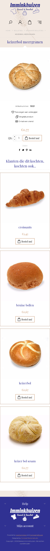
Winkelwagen (29, 22)
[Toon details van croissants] (25, 198)
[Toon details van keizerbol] (25, 354)
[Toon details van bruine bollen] (25, 276)
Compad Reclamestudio (29, 538)
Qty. (10, 138)
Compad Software (36, 535)
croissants (25, 227)
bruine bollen (25, 305)
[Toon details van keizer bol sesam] (25, 432)
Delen (25, 146)
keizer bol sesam (25, 461)
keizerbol (25, 383)
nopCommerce (21, 535)
